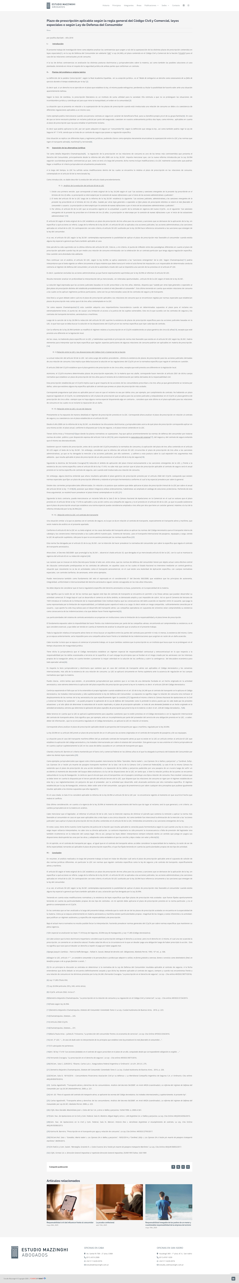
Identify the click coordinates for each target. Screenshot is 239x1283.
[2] (87, 81)
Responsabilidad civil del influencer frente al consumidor (70, 1223)
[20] (74, 489)
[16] (111, 437)
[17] (151, 437)
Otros (49, 30)
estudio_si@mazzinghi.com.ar (171, 1265)
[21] (120, 492)
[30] (159, 764)
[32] (157, 837)
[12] (77, 307)
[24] (88, 556)
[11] (184, 260)
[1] (61, 53)
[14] (48, 346)
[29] (76, 755)
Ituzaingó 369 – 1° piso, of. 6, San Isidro (175, 1253)
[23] (133, 537)
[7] (79, 142)
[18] (142, 457)
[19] (87, 463)
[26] (65, 662)
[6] (69, 142)
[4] (184, 116)
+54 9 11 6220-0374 (94, 1261)
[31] (96, 789)
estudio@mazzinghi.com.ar (97, 1265)
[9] (84, 154)
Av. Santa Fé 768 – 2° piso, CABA (100, 1253)
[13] (175, 329)
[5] (123, 129)
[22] (80, 509)
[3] (130, 100)
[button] (48, 1206)
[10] (66, 216)
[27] (128, 697)
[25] (119, 611)
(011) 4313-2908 (92, 1257)
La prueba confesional (105, 1223)
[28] (183, 708)
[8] (91, 142)
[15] (74, 433)
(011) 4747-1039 (165, 1257)
